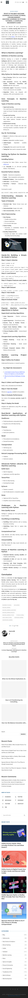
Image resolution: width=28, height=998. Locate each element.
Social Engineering (15, 968)
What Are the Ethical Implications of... (14, 679)
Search (3, 731)
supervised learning (18, 617)
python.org (6, 164)
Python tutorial (20, 614)
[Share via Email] (17, 625)
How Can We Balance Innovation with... (14, 723)
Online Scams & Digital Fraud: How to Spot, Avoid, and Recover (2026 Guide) (13, 871)
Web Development (15, 978)
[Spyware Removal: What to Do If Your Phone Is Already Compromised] (14, 910)
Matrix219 (12, 631)
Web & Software (15, 975)
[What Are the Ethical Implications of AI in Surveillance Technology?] (14, 668)
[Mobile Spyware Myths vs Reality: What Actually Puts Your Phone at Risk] (14, 884)
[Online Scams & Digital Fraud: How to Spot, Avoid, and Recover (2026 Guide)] (14, 859)
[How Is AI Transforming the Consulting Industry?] (14, 689)
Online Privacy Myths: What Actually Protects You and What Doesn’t (12, 845)
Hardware (15, 951)
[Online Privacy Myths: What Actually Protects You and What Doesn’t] (14, 833)
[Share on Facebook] (12, 625)
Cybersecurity (15, 938)
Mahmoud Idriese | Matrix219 (14, 995)
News (15, 958)
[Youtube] (17, 2)
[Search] (26, 2)
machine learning (6, 607)
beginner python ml (6, 605)
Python (13, 36)
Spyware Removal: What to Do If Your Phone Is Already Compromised (12, 922)
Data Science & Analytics (15, 941)
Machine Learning (15, 955)
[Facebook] (15, 2)
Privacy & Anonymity (15, 965)
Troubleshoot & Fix (15, 972)
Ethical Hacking (15, 945)
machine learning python (8, 614)
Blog (15, 934)
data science (16, 605)
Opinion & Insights (15, 961)
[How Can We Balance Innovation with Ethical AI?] (14, 712)
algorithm (9, 392)
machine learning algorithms (9, 610)
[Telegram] (20, 2)
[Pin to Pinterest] (15, 625)
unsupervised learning (7, 619)
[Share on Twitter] (14, 625)
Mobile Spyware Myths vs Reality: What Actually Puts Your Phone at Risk (13, 897)
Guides (15, 948)
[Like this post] (10, 625)
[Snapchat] (18, 2)
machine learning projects (8, 612)
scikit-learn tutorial (7, 617)
